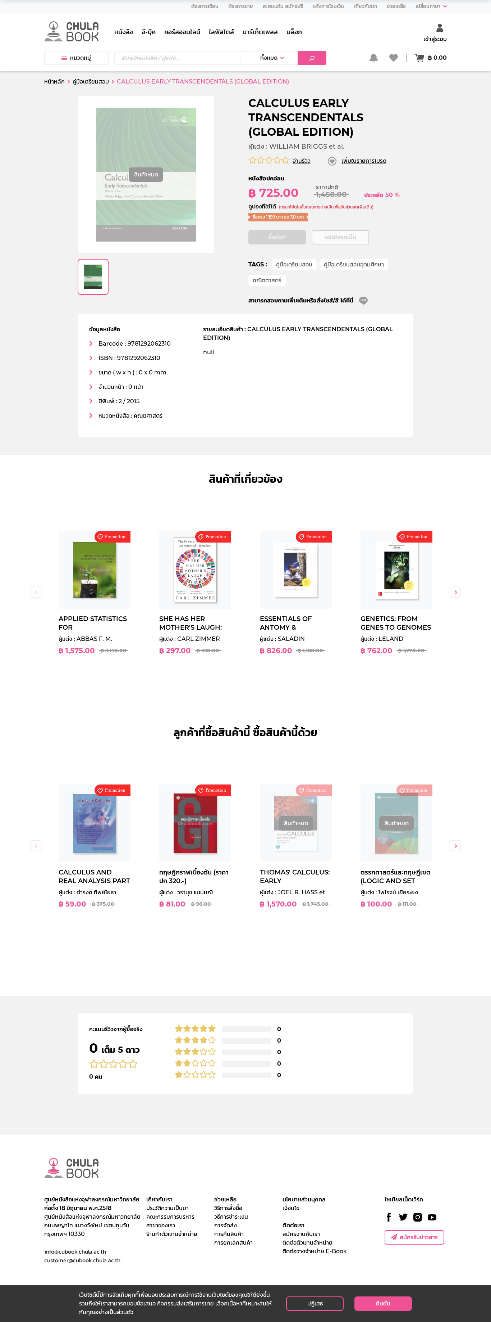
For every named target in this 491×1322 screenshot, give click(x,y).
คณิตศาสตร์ (267, 280)
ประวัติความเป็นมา (167, 1208)
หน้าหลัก (54, 81)
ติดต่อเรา (293, 1225)
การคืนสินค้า (229, 1234)
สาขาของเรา (160, 1225)
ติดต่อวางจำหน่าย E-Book (315, 1251)
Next (455, 592)
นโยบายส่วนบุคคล (304, 1199)
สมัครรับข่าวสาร (419, 1237)
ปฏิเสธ (315, 1303)
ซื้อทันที (277, 237)
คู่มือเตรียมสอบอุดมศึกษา (354, 264)
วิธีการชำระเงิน (231, 1216)
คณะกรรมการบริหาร (170, 1216)
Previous (35, 592)
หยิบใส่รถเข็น (340, 237)
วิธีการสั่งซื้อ (228, 1208)
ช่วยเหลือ (225, 1199)
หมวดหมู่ (80, 57)
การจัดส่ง (225, 1225)
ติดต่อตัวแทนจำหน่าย (307, 1242)
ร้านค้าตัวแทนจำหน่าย (171, 1234)
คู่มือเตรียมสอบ (294, 264)
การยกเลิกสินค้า (233, 1242)
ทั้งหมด (268, 57)
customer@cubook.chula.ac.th (82, 1260)
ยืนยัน (383, 1303)
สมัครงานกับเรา (301, 1234)
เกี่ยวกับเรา (159, 1199)
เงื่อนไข (291, 1208)
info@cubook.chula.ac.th (75, 1251)
